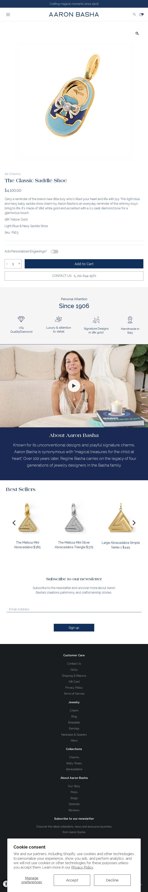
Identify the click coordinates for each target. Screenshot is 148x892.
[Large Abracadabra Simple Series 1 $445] (120, 517)
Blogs (74, 798)
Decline (112, 880)
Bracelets (74, 722)
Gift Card (74, 681)
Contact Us (74, 663)
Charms (74, 757)
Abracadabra (74, 769)
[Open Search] (134, 14)
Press (74, 792)
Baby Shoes (74, 763)
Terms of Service (74, 693)
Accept (72, 880)
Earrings (74, 728)
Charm (74, 710)
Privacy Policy (82, 867)
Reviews (74, 810)
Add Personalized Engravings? (26, 251)
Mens (74, 740)
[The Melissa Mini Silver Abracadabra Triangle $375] (74, 517)
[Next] (133, 523)
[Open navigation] (20, 14)
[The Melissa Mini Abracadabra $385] (27, 517)
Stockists (74, 804)
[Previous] (14, 523)
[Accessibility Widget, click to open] (6, 883)
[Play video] (74, 386)
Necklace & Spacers (74, 734)
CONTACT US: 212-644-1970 (74, 276)
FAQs (74, 669)
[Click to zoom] (137, 33)
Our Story (74, 786)
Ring (74, 716)
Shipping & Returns (74, 675)
